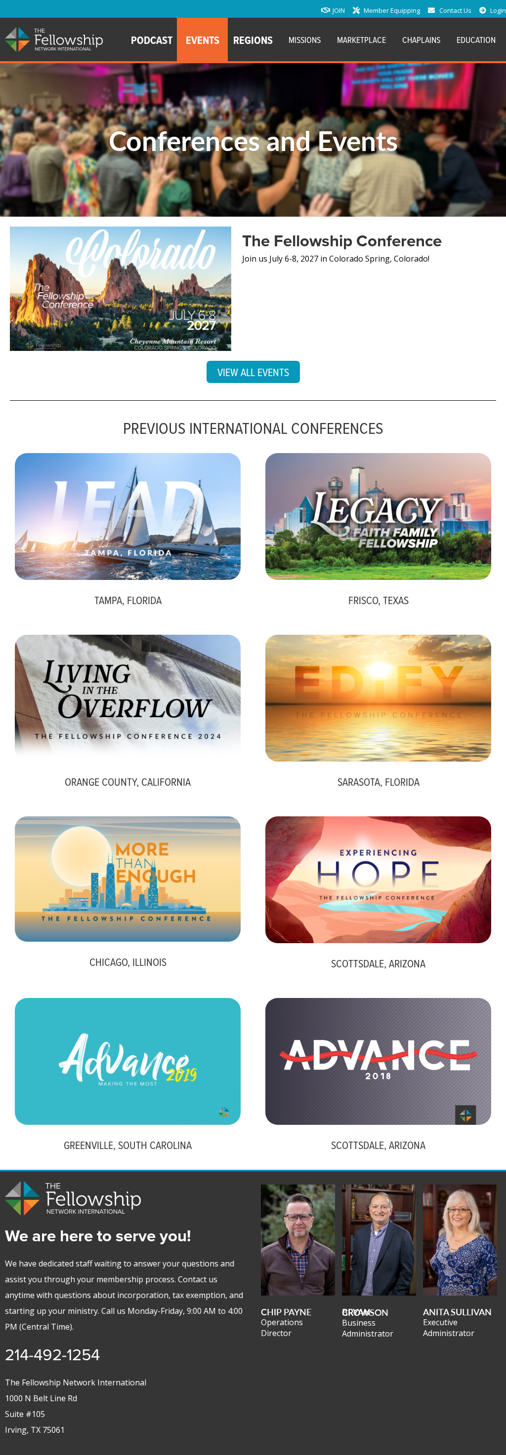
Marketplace (361, 40)
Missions (305, 40)
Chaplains (421, 40)
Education (476, 40)
